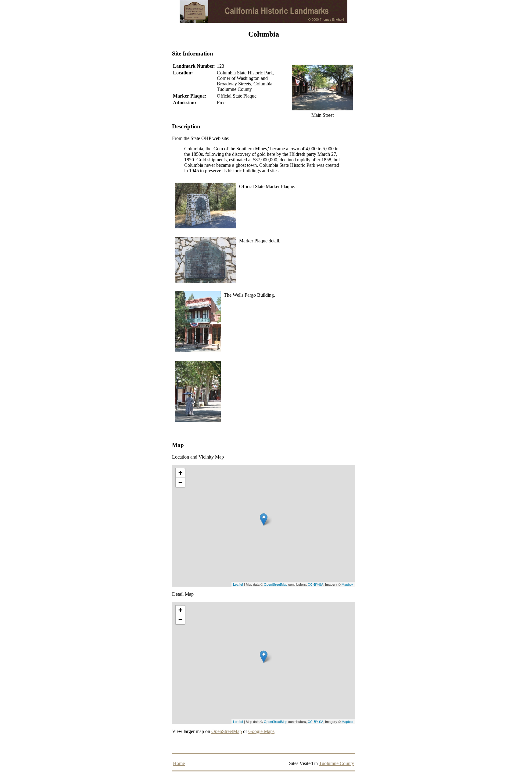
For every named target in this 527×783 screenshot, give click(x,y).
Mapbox (347, 584)
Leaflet (238, 584)
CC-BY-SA (315, 584)
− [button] (180, 482)
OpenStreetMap (275, 584)
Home (179, 763)
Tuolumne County (336, 763)
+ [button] (180, 473)
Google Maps (261, 731)
